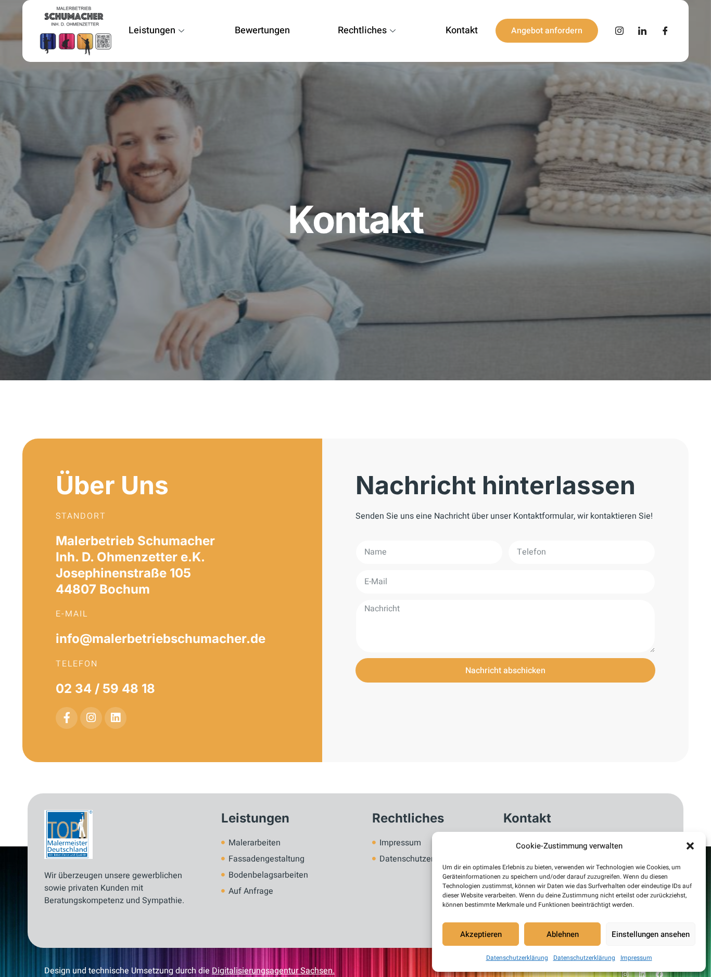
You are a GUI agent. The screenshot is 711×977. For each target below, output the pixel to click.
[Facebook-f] (67, 718)
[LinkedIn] (642, 30)
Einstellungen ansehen (651, 934)
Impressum (636, 957)
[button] (690, 846)
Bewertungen (262, 30)
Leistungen (152, 30)
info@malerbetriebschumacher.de (160, 638)
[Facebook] (665, 30)
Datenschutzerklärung (517, 957)
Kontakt (462, 30)
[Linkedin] (115, 718)
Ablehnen (563, 934)
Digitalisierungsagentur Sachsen (272, 971)
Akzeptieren (481, 934)
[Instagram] (619, 30)
